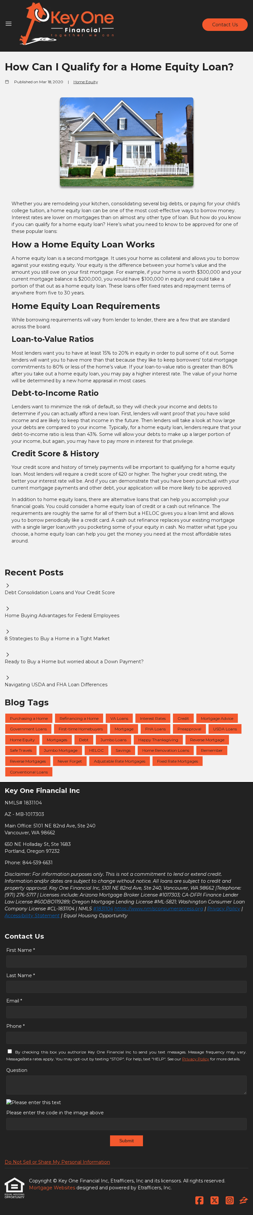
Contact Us (225, 25)
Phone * (15, 1026)
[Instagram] (230, 1201)
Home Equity (85, 82)
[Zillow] (243, 1201)
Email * (14, 1001)
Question (16, 1070)
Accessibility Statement (32, 916)
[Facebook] (199, 1201)
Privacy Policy (223, 909)
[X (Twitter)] (214, 1201)
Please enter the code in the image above (55, 1113)
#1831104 (103, 909)
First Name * (20, 950)
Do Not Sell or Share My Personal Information (57, 1162)
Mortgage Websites (52, 1188)
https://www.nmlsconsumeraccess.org (158, 909)
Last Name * (20, 975)
